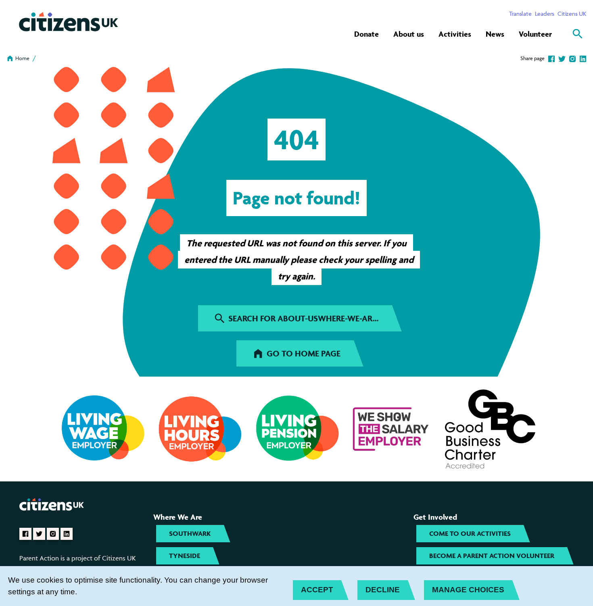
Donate (366, 34)
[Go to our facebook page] (25, 534)
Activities (454, 34)
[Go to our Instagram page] (53, 534)
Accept (317, 589)
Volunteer (535, 34)
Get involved (435, 517)
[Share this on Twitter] (562, 58)
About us (408, 34)
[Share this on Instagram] (572, 58)
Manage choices (468, 589)
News (495, 34)
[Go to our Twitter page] (39, 534)
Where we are (177, 517)
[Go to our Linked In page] (67, 534)
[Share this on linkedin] (583, 58)
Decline (382, 589)
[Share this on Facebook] (551, 58)
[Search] (578, 34)
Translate (520, 13)
